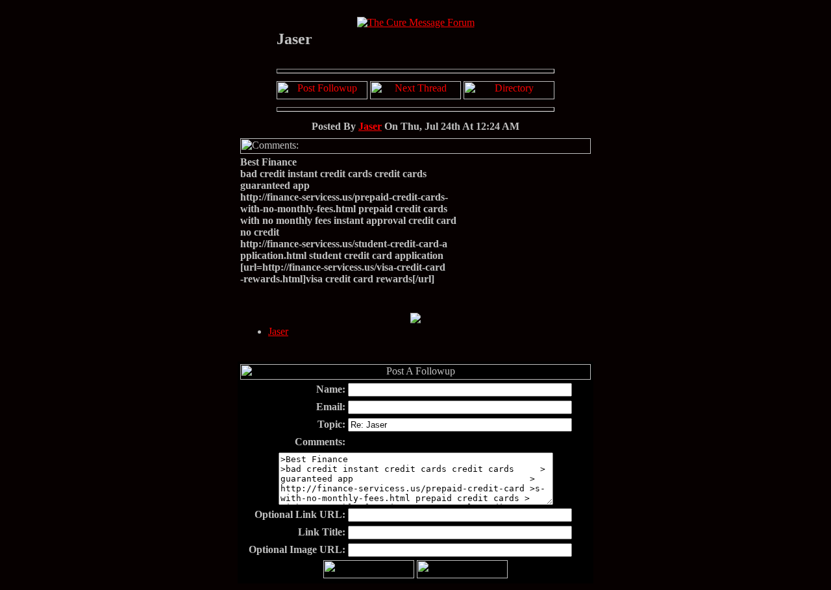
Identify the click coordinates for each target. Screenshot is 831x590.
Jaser (370, 126)
